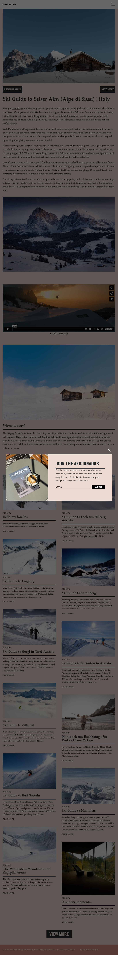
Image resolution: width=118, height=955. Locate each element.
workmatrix (92, 950)
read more (8, 531)
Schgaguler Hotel (15, 433)
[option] (59, 46)
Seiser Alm (12, 112)
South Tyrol (17, 108)
